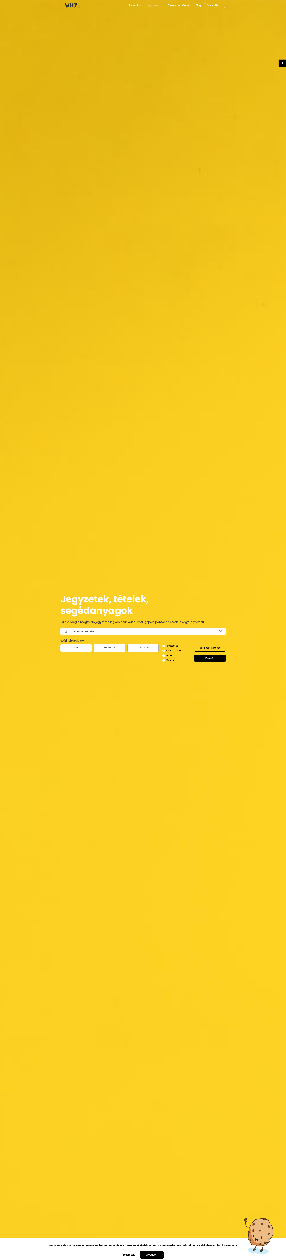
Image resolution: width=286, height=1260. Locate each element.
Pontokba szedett (174, 650)
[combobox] (76, 648)
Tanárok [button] (134, 5)
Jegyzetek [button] (153, 5)
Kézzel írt (170, 660)
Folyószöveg (171, 645)
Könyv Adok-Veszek (178, 5)
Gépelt (169, 655)
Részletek (128, 1254)
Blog (198, 5)
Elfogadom (151, 1254)
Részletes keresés (209, 648)
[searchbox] (76, 647)
